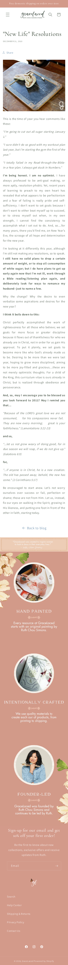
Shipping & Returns (18, 913)
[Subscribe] (56, 865)
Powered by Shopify (44, 961)
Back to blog (37, 528)
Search (11, 896)
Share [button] (9, 52)
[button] (7, 14)
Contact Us (13, 930)
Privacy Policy (15, 922)
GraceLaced (27, 961)
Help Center (14, 905)
